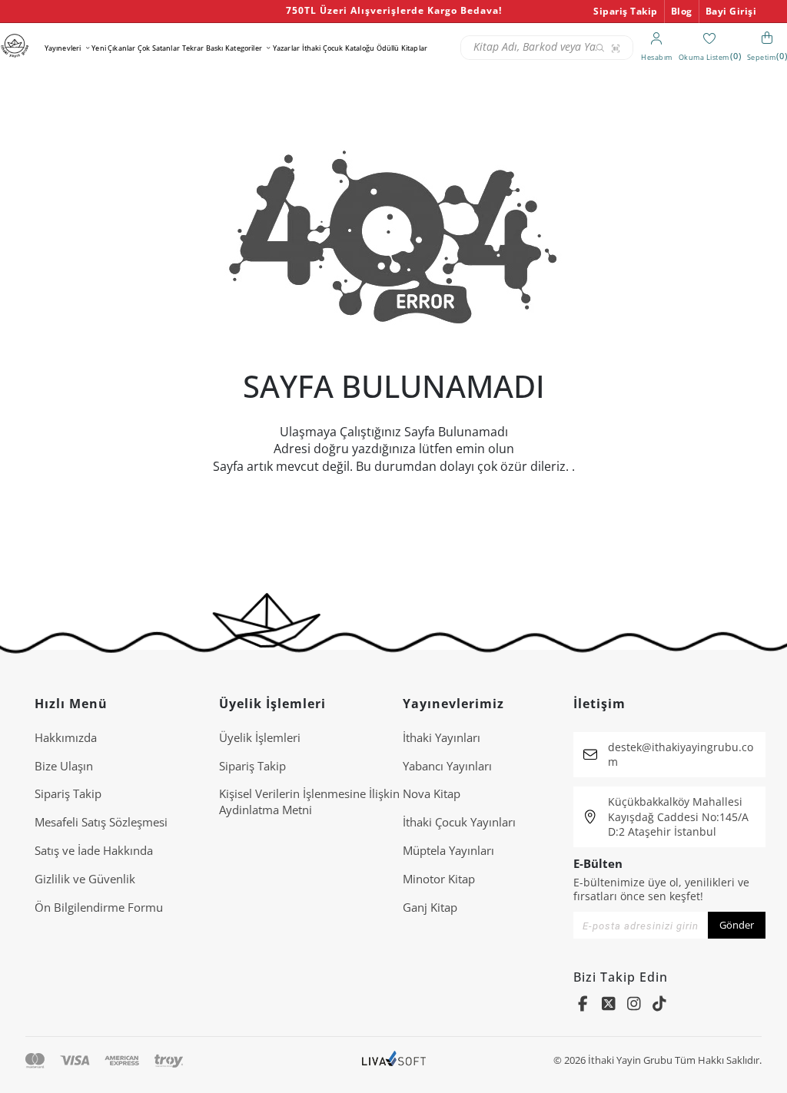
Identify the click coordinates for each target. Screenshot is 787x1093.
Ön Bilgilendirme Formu (99, 907)
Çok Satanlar (159, 48)
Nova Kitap (431, 793)
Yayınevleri (63, 48)
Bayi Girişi (731, 11)
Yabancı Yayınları (447, 765)
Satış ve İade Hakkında (94, 850)
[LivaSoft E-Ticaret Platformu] (394, 1060)
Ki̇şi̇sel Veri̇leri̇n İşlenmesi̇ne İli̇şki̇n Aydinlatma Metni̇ (309, 801)
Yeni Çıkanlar (113, 48)
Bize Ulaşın (64, 765)
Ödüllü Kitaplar (402, 48)
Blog (681, 11)
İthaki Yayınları (441, 737)
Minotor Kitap (439, 878)
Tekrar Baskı (203, 48)
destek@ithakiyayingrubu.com (680, 755)
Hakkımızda (66, 737)
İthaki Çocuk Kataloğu (338, 48)
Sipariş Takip (625, 11)
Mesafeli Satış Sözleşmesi (101, 822)
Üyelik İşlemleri (260, 737)
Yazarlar (286, 48)
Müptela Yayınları (448, 850)
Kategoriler (243, 48)
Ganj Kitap (430, 907)
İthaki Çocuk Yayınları (459, 822)
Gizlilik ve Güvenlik (85, 878)
